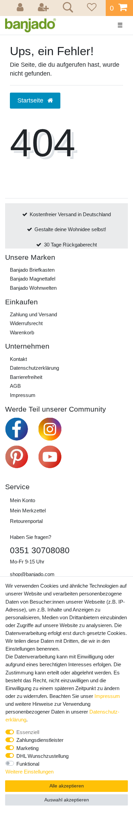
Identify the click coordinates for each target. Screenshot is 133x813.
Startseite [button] (31, 100)
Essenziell (27, 732)
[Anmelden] (21, 8)
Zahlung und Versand (33, 314)
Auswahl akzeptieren (66, 799)
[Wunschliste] (91, 8)
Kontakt (18, 359)
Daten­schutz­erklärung (34, 368)
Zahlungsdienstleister (39, 740)
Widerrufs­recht (26, 323)
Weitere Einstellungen (29, 772)
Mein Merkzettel (28, 510)
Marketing (27, 748)
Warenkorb (22, 332)
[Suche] (67, 8)
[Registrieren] (44, 8)
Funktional (27, 764)
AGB (15, 386)
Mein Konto (22, 500)
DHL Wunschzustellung (42, 756)
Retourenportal (26, 521)
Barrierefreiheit (26, 377)
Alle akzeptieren (66, 785)
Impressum (22, 395)
